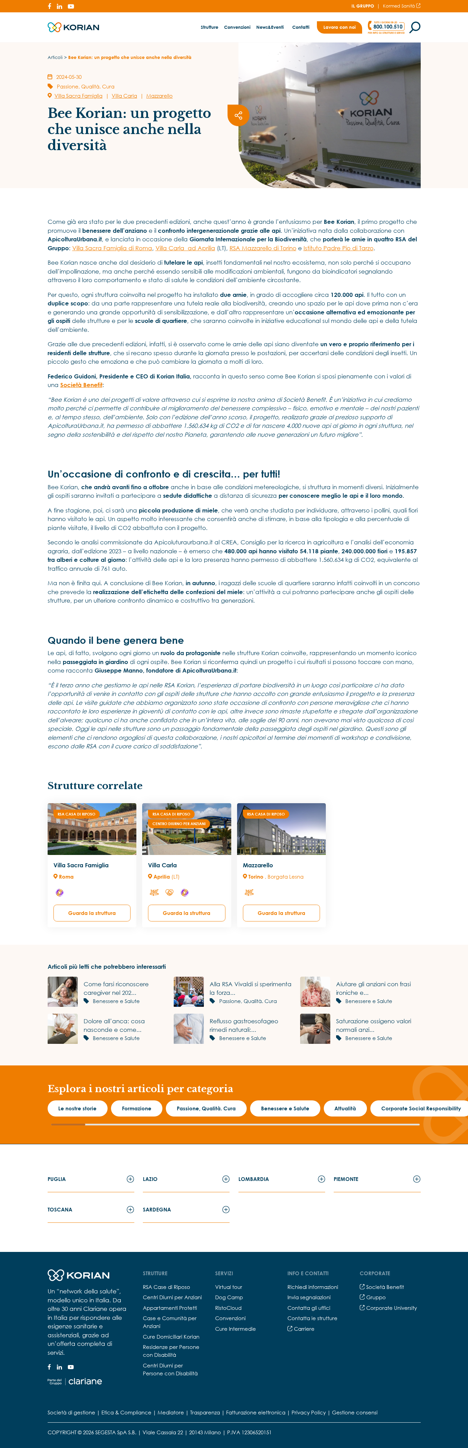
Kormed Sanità (399, 6)
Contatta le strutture (312, 1318)
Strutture (209, 27)
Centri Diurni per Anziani (172, 1297)
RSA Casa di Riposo (76, 814)
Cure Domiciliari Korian (171, 1337)
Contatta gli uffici (308, 1308)
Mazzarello (159, 96)
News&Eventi (270, 27)
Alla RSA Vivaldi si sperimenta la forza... (251, 988)
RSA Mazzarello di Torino (263, 248)
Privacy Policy (309, 1412)
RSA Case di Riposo (166, 1287)
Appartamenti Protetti (170, 1308)
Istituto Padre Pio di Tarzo (338, 248)
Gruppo (375, 1297)
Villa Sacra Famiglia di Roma (112, 248)
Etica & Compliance (126, 1412)
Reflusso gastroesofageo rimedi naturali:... (244, 1025)
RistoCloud (228, 1308)
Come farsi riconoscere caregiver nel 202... (116, 988)
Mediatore (171, 1412)
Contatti (300, 27)
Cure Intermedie (235, 1329)
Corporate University (391, 1308)
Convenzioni (237, 27)
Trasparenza (205, 1412)
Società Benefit (384, 1287)
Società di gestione (71, 1412)
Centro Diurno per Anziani (179, 823)
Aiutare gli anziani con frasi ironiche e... (373, 988)
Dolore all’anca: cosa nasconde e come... (114, 1025)
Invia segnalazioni (309, 1297)
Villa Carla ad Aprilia (185, 248)
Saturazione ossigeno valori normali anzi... (373, 1025)
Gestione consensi (355, 1412)
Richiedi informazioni (312, 1287)
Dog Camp (229, 1297)
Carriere (304, 1329)
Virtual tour (228, 1287)
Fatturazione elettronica (255, 1412)
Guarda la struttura (92, 913)
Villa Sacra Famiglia (78, 96)
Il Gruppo (363, 6)
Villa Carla (124, 96)
